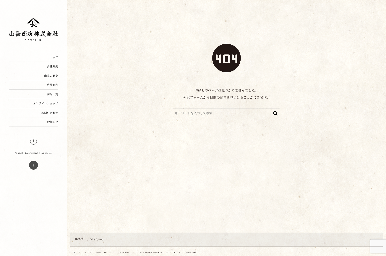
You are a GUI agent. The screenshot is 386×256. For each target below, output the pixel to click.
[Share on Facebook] (33, 141)
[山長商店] (33, 35)
